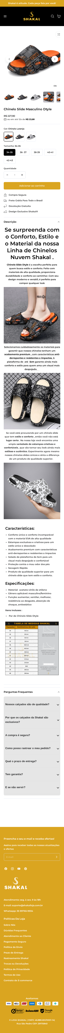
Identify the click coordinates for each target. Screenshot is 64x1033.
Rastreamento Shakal (16, 958)
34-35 (10, 152)
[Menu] (5, 16)
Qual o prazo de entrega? (21, 761)
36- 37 (23, 152)
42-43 (10, 160)
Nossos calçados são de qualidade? (27, 704)
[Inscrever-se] (56, 857)
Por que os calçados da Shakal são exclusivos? (26, 720)
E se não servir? (15, 787)
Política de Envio (13, 947)
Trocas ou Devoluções (16, 963)
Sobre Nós (9, 925)
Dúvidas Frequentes (15, 930)
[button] (52, 16)
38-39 (37, 152)
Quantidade (10, 168)
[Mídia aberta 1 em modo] (58, 34)
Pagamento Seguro (15, 941)
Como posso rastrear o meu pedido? (27, 748)
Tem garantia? (14, 774)
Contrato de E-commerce (18, 980)
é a (19, 264)
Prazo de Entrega (13, 952)
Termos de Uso (12, 975)
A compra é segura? (17, 735)
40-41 (50, 152)
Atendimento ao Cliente (17, 936)
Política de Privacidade (17, 969)
